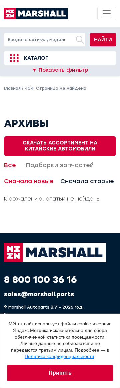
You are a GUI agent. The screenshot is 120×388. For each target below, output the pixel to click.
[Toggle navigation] (106, 13)
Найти (103, 40)
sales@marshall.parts (39, 294)
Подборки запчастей (60, 165)
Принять (60, 373)
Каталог (36, 58)
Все (10, 165)
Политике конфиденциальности (59, 356)
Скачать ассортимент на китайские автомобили (60, 145)
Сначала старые (87, 181)
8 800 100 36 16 (40, 279)
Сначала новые (29, 181)
